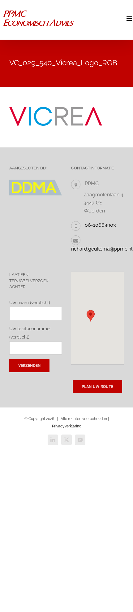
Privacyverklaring (66, 426)
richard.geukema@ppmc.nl (101, 249)
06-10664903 (100, 225)
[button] (90, 316)
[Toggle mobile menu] (130, 18)
